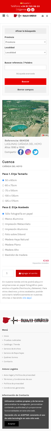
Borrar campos (26, 89)
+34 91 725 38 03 (30, 6)
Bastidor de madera (16, 255)
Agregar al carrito (29, 273)
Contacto (8, 361)
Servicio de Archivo (12, 349)
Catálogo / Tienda (12, 344)
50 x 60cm (11, 180)
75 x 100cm (11, 190)
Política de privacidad (14, 383)
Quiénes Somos (11, 357)
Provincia (9, 37)
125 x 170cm (12, 200)
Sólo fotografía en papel (19, 213)
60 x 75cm (11, 185)
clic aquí (27, 297)
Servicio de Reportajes (14, 353)
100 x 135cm (12, 195)
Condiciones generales (14, 388)
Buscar (25, 81)
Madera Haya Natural (17, 239)
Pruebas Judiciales (12, 340)
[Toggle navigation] (3, 15)
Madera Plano (13, 244)
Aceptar (11, 424)
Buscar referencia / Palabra (18, 62)
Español (26, 3)
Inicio (6, 336)
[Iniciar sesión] (47, 16)
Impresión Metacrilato (17, 224)
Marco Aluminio (14, 218)
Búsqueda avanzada (25, 73)
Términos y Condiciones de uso (18, 379)
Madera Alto (12, 249)
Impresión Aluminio (16, 229)
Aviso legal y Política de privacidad (19, 375)
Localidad (9, 47)
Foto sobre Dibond (15, 234)
